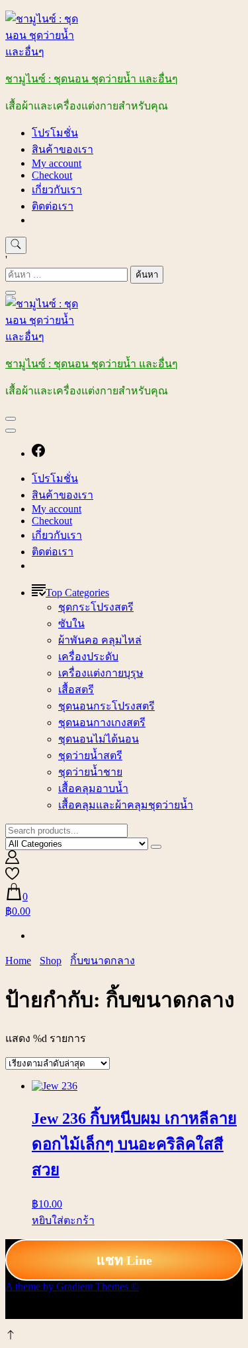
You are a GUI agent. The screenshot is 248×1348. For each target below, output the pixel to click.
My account (56, 163)
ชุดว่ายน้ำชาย (90, 772)
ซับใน (71, 623)
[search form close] (10, 293)
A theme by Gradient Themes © (72, 1286)
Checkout (52, 175)
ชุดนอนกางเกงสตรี (101, 722)
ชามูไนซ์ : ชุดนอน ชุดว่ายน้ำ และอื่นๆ (91, 78)
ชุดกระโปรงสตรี (96, 607)
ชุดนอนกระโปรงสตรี (106, 706)
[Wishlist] (12, 876)
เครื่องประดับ (88, 656)
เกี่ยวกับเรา (57, 189)
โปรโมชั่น (55, 132)
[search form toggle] (15, 245)
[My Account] (12, 860)
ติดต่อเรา (52, 206)
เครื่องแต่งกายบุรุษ (101, 673)
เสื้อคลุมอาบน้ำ (93, 788)
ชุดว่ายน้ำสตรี (90, 755)
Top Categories (77, 592)
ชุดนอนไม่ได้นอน (98, 739)
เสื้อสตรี (76, 689)
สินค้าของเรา (62, 149)
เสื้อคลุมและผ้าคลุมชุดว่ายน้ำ (125, 805)
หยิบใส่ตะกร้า (63, 1220)
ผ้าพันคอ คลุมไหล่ (100, 640)
